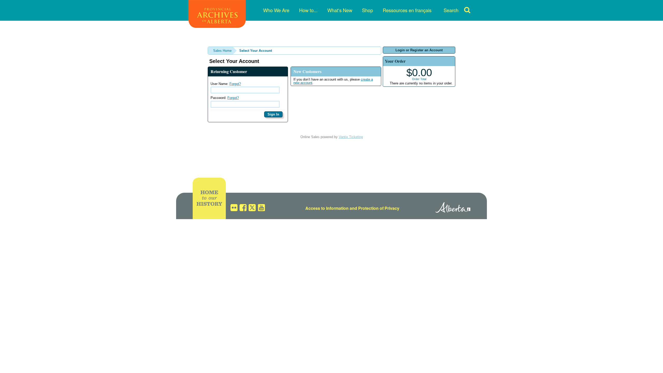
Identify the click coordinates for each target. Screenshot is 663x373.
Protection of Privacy (378, 208)
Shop (367, 10)
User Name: (226, 84)
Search (451, 10)
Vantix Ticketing (351, 137)
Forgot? (235, 84)
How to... (308, 10)
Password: (225, 98)
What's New (339, 10)
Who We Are (276, 10)
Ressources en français (407, 10)
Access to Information (327, 208)
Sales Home (222, 51)
